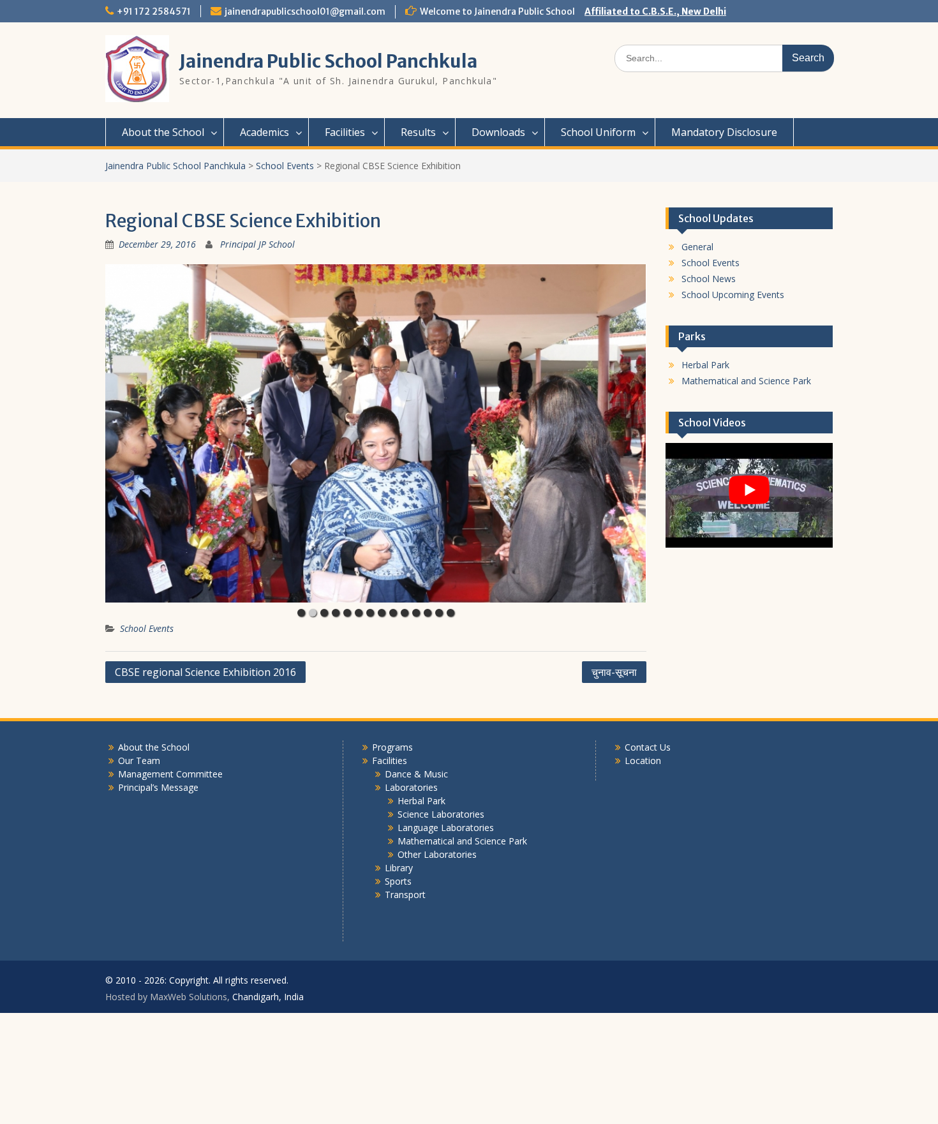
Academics (264, 132)
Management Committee (170, 774)
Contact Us (648, 747)
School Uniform (598, 132)
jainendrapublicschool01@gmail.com (305, 11)
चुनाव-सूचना (614, 672)
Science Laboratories (441, 814)
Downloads (498, 132)
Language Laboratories (446, 827)
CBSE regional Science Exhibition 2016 (205, 672)
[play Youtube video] (749, 490)
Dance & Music (416, 774)
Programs (392, 747)
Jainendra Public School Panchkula (328, 61)
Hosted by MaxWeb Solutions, (167, 997)
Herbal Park (705, 365)
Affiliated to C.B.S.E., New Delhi (655, 11)
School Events (147, 628)
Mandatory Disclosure (724, 132)
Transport (405, 894)
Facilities (345, 132)
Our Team (139, 760)
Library (399, 868)
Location (643, 760)
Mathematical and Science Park (746, 381)
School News (708, 279)
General (697, 247)
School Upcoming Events (732, 294)
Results (418, 132)
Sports (398, 881)
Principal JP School (257, 244)
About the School (163, 132)
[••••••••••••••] (375, 433)
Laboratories (411, 787)
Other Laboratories (437, 854)
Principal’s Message (158, 787)
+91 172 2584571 (154, 11)
